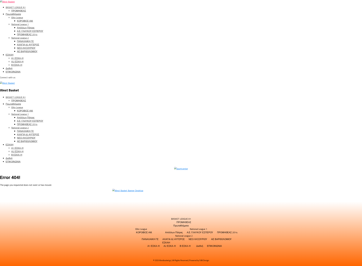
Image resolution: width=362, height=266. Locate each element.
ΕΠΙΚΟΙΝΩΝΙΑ (13, 71)
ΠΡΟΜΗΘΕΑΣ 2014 (27, 34)
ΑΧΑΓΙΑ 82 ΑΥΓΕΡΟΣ (28, 44)
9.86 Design (204, 260)
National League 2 (20, 38)
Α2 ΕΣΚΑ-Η (17, 61)
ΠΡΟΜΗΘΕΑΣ (18, 10)
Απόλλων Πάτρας (26, 27)
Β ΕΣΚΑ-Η (16, 65)
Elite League (17, 17)
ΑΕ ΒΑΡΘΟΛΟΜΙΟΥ (27, 51)
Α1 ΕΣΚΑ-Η (17, 58)
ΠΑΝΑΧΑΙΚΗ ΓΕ (25, 41)
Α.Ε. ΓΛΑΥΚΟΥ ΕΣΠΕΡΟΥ (30, 31)
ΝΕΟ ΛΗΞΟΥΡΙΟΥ (26, 48)
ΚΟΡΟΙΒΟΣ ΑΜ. (25, 21)
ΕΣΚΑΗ (9, 55)
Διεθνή (9, 68)
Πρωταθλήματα (13, 14)
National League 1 (20, 24)
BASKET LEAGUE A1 (16, 7)
